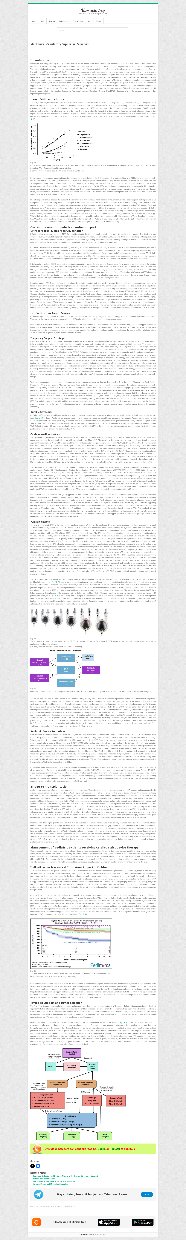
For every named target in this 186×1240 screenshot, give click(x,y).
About (89, 21)
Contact (98, 21)
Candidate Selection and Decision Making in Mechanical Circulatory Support (65, 1176)
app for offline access (93, 1234)
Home (33, 21)
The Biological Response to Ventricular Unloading (54, 1181)
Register (52, 21)
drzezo (50, 1206)
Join (147, 1194)
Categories (64, 21)
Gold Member (78, 21)
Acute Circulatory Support (44, 1179)
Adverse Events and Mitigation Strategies (50, 1184)
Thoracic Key (93, 10)
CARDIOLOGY (59, 1206)
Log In (42, 21)
